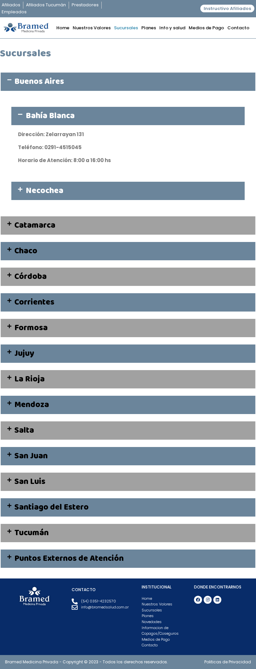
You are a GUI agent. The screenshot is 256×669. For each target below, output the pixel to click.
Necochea (44, 190)
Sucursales (126, 28)
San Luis (29, 481)
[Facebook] (198, 600)
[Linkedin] (217, 600)
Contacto (238, 28)
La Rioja (29, 379)
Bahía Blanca (50, 115)
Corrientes (34, 302)
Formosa (31, 327)
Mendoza (31, 404)
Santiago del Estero (51, 507)
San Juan (31, 456)
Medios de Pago (206, 28)
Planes (148, 28)
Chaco (25, 251)
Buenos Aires (39, 81)
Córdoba (30, 276)
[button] (128, 82)
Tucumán (31, 533)
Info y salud (172, 28)
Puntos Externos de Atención (69, 558)
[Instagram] (208, 600)
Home (62, 28)
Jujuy (24, 353)
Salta (24, 430)
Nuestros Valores (92, 28)
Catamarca (34, 225)
